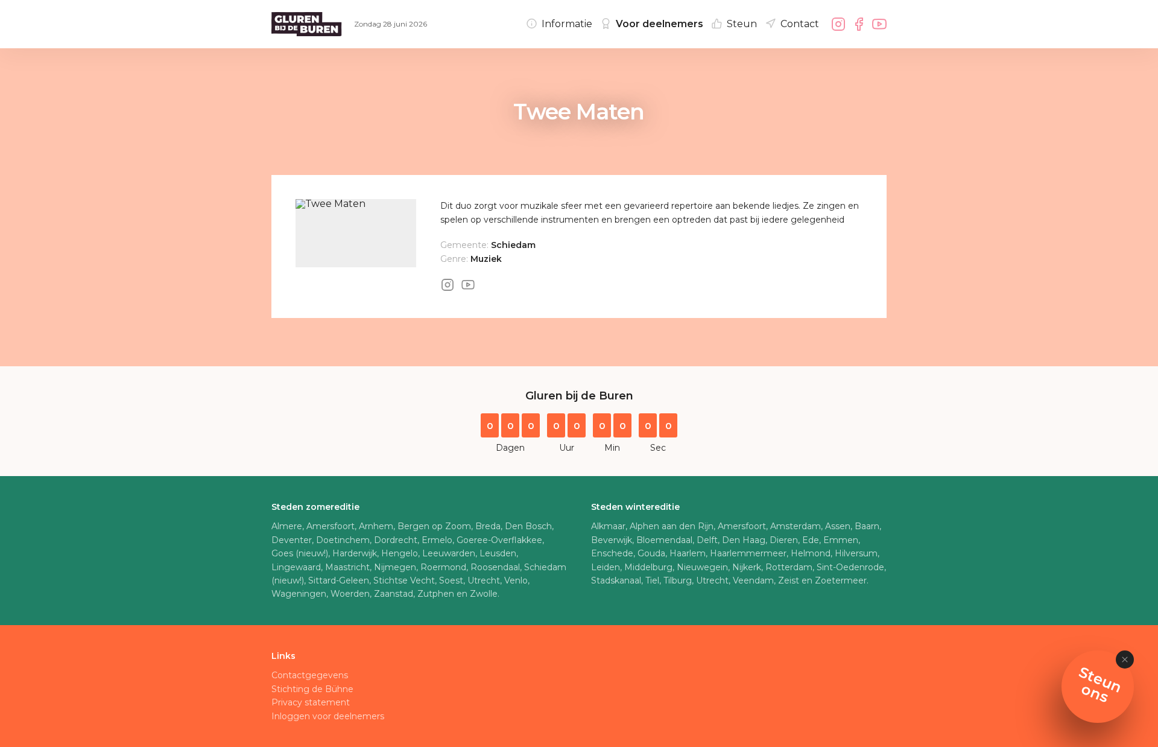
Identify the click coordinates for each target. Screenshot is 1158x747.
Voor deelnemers (659, 24)
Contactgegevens (309, 675)
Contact (799, 24)
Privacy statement (310, 702)
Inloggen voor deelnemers (327, 716)
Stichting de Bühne (312, 689)
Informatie (567, 24)
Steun (742, 24)
